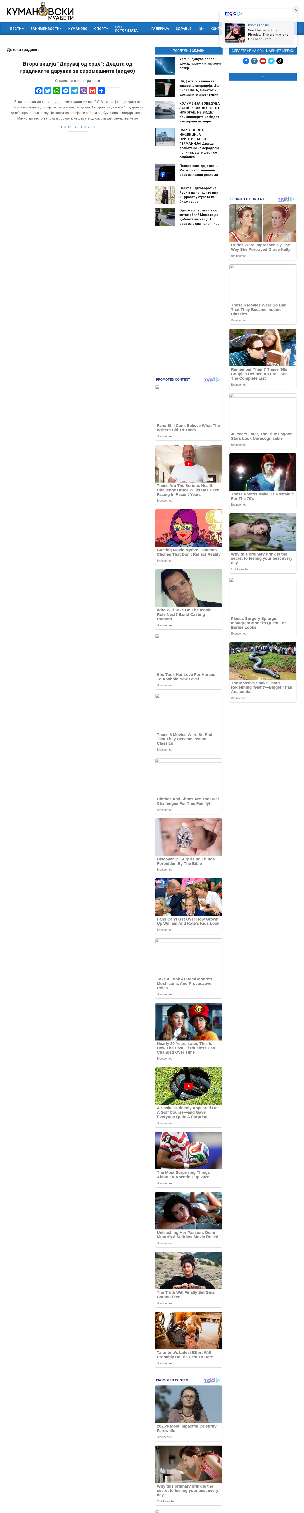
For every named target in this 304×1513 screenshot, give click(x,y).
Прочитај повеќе (78, 127)
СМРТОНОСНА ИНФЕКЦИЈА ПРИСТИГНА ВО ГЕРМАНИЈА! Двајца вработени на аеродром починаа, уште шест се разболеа (199, 143)
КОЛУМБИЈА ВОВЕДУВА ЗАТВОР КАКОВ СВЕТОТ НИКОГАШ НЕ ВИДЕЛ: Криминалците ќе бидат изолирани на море (199, 112)
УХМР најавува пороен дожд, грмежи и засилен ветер (200, 63)
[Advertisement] (263, 113)
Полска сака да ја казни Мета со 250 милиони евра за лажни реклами (199, 170)
